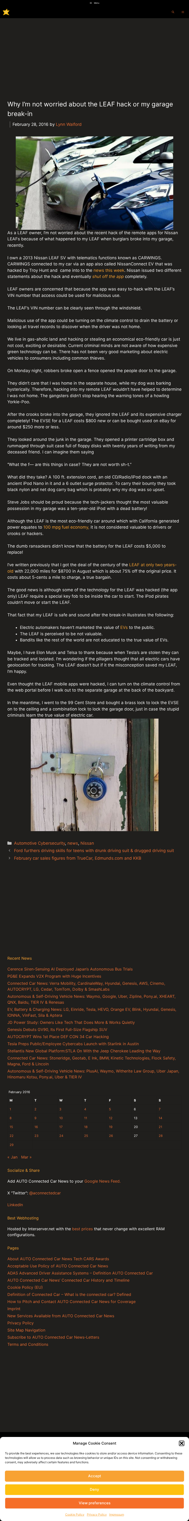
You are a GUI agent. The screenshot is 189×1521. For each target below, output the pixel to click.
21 (160, 1127)
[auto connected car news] (6, 12)
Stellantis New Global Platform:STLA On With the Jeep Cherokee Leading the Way (83, 1050)
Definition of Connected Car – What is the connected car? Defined (69, 1294)
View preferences (94, 1503)
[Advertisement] (94, 55)
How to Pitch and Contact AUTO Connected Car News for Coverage (71, 1301)
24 (61, 1136)
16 (36, 1127)
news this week (109, 270)
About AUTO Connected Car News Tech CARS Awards (58, 1258)
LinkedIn (15, 1204)
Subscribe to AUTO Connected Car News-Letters (53, 1337)
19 (110, 1127)
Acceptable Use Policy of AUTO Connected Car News (57, 1265)
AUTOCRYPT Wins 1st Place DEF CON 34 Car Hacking (58, 1036)
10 (61, 1118)
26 (111, 1136)
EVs (124, 627)
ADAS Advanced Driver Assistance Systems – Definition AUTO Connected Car (80, 1273)
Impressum (116, 1514)
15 (11, 1127)
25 (86, 1136)
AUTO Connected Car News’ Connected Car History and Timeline (68, 1280)
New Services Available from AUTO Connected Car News (60, 1315)
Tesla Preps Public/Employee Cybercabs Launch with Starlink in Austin (73, 1043)
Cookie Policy (74, 1514)
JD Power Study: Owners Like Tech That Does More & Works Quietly (71, 1022)
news (72, 843)
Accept (94, 1476)
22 (12, 1136)
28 (161, 1136)
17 (61, 1127)
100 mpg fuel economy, (66, 527)
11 (85, 1118)
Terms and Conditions (27, 1344)
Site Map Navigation (26, 1330)
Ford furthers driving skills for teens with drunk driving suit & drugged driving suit (94, 850)
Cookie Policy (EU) (25, 1287)
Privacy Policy (97, 1514)
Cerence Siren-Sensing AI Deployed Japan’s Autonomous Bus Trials (70, 969)
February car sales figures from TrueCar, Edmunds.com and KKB (77, 858)
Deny (94, 1489)
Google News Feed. (102, 1181)
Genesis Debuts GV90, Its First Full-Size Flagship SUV (57, 1029)
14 (160, 1118)
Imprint (13, 1308)
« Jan (12, 1157)
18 (86, 1127)
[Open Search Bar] (173, 12)
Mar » (26, 1157)
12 (110, 1118)
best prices (82, 1228)
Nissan (87, 843)
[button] (181, 1443)
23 (36, 1136)
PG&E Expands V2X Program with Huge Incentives (54, 976)
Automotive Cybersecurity (39, 843)
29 (12, 1145)
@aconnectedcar (45, 1192)
